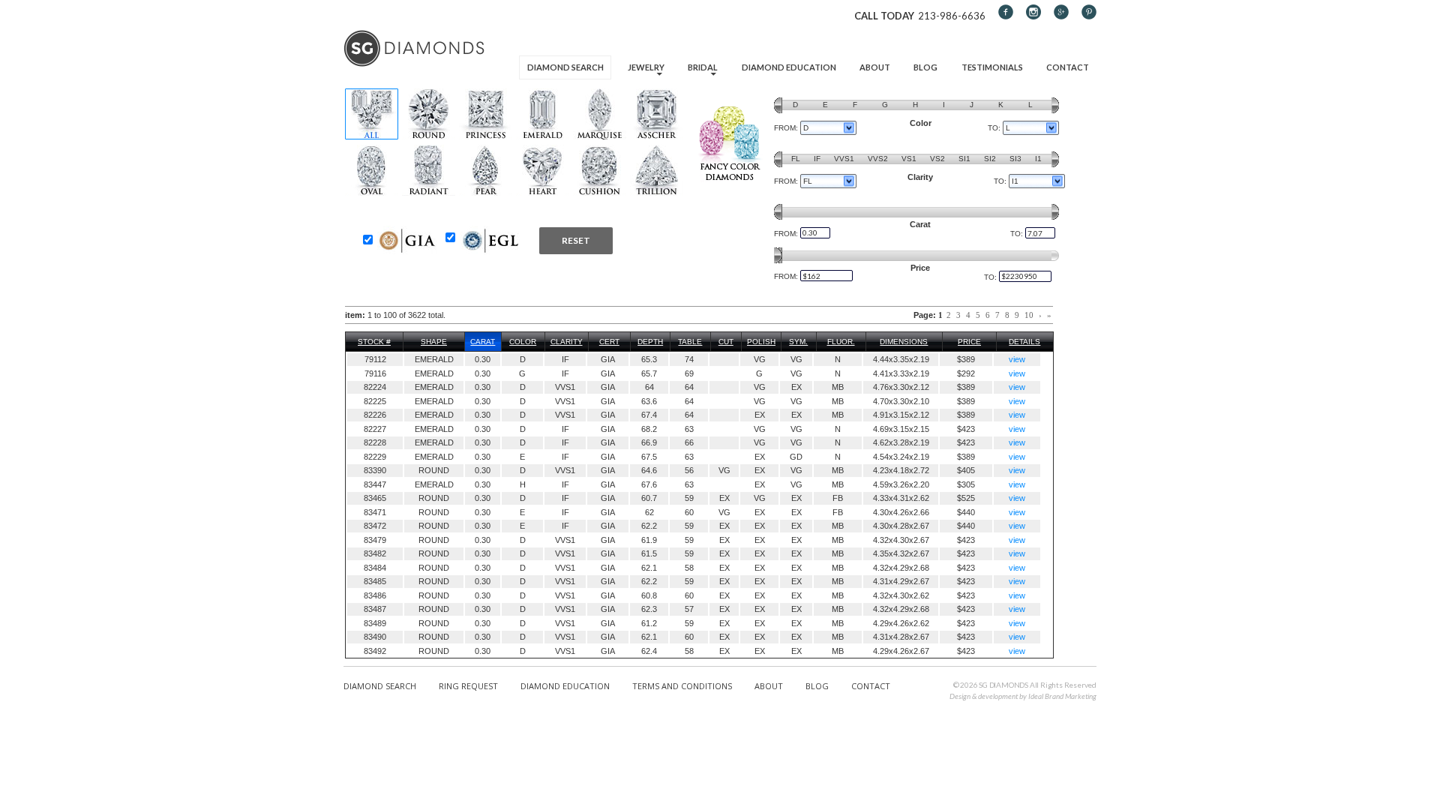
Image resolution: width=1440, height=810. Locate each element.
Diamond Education (789, 67)
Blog (926, 67)
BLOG (817, 686)
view (1017, 359)
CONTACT (870, 686)
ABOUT (768, 686)
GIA (608, 359)
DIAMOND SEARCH (380, 686)
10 (1029, 315)
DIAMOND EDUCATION (565, 686)
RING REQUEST (468, 686)
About (875, 67)
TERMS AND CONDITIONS (682, 686)
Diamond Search (565, 67)
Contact (1067, 67)
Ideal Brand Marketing (1062, 696)
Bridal (703, 67)
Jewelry (646, 67)
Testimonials (992, 67)
